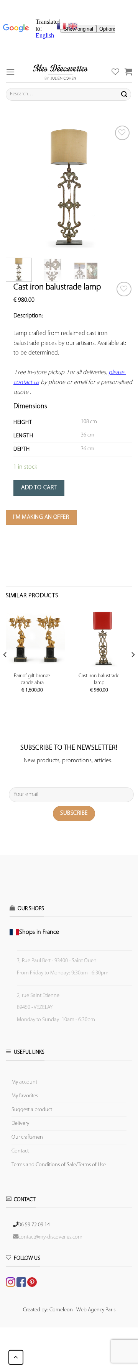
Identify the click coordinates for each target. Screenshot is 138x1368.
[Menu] (10, 71)
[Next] (120, 186)
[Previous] (18, 186)
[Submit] (124, 94)
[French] (62, 26)
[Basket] (128, 71)
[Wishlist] (124, 289)
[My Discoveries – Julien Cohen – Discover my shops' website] (60, 71)
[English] (72, 26)
